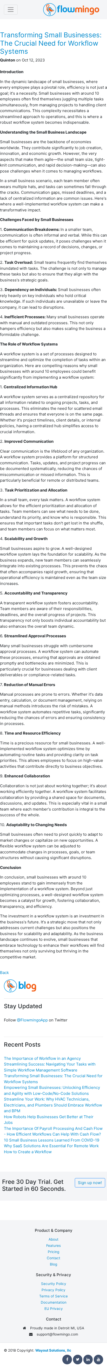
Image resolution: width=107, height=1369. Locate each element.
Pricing (53, 1252)
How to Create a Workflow (28, 1151)
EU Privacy (53, 1308)
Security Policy (53, 1284)
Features (53, 1245)
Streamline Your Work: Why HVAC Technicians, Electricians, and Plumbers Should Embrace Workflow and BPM (53, 1105)
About (53, 1239)
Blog (53, 1264)
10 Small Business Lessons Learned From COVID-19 (51, 1140)
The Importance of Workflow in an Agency (42, 1058)
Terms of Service (53, 1296)
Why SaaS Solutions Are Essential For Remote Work (51, 1145)
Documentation (53, 1302)
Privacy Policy (53, 1290)
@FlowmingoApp (32, 1020)
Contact (53, 1258)
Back (4, 972)
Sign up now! (90, 1182)
